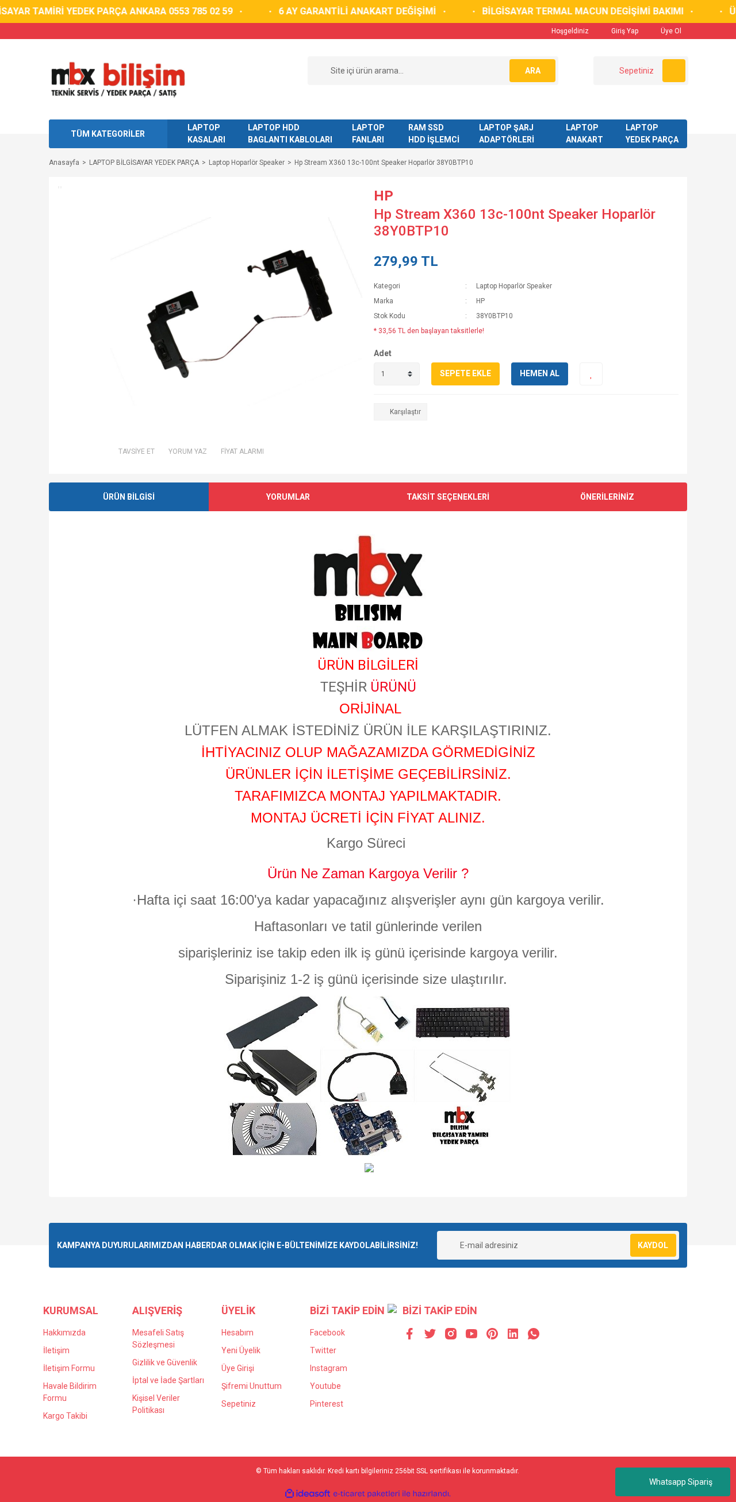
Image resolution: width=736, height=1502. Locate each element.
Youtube (325, 1386)
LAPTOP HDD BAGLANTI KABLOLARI (290, 133)
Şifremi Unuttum (251, 1386)
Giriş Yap (624, 31)
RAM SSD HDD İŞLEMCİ (433, 133)
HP (383, 196)
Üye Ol (670, 31)
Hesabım (237, 1332)
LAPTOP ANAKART (584, 133)
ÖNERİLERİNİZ (607, 496)
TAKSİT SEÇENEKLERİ (448, 496)
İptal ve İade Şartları (168, 1380)
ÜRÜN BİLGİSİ (129, 496)
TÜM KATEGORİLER (108, 133)
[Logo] (117, 79)
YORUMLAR (288, 496)
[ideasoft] (308, 1494)
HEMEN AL (539, 373)
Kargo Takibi (65, 1415)
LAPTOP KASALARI (206, 133)
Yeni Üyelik (240, 1350)
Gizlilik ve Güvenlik (164, 1362)
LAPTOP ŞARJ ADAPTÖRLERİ (506, 133)
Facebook (327, 1332)
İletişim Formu (69, 1368)
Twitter (323, 1350)
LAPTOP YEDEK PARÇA (652, 133)
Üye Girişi (237, 1368)
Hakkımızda (64, 1332)
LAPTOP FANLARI (368, 133)
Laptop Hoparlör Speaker (514, 286)
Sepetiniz (238, 1403)
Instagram (328, 1368)
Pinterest (326, 1403)
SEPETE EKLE (465, 373)
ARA (532, 70)
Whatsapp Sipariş (680, 1481)
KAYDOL (653, 1245)
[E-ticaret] (366, 1494)
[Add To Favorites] (591, 373)
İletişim (56, 1350)
